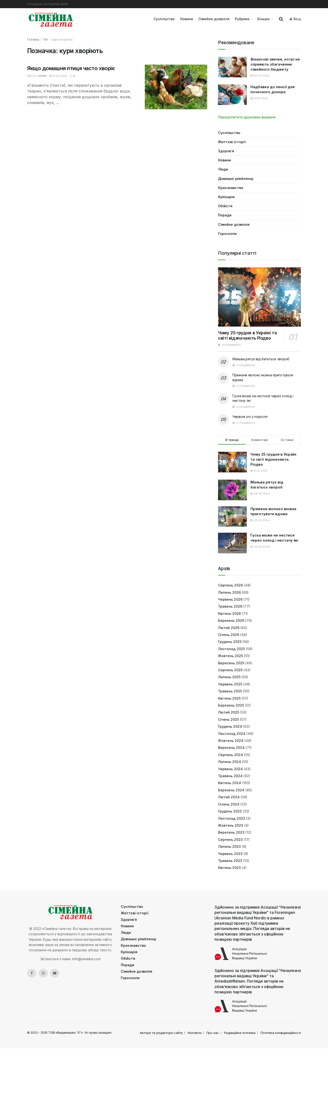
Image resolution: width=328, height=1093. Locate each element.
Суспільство (164, 19)
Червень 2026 (230, 599)
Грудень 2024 (230, 726)
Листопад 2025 (231, 649)
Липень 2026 (229, 592)
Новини (186, 19)
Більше (263, 19)
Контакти (194, 1033)
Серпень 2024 (230, 755)
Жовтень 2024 (230, 741)
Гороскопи (227, 234)
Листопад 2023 (231, 818)
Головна (33, 39)
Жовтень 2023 (230, 825)
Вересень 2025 (231, 663)
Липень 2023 (229, 846)
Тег (45, 39)
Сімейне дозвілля (214, 19)
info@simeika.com (86, 959)
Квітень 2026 (229, 613)
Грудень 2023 (230, 811)
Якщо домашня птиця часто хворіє (71, 68)
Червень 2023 (230, 854)
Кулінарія (226, 197)
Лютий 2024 (229, 797)
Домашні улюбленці (235, 179)
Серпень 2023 (230, 839)
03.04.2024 (261, 75)
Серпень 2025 (230, 670)
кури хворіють (62, 39)
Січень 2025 (228, 719)
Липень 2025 (229, 677)
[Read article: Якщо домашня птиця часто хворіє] (176, 87)
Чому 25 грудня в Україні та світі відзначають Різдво (247, 335)
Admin (42, 76)
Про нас (213, 1033)
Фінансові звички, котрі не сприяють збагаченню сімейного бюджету (275, 64)
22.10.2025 (260, 98)
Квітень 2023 (229, 868)
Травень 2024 (230, 776)
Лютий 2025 (228, 712)
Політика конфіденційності (281, 1033)
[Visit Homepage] (50, 19)
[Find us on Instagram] (43, 973)
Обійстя (225, 206)
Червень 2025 (230, 684)
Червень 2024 (230, 769)
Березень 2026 (231, 620)
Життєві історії (232, 142)
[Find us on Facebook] (31, 973)
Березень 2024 (231, 790)
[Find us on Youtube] (54, 973)
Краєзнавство (230, 188)
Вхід (296, 19)
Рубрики (242, 19)
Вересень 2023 (231, 832)
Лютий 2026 (228, 628)
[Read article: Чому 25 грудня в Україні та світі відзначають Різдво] (259, 297)
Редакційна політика (239, 1033)
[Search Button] (281, 19)
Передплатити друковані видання (246, 117)
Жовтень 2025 (230, 656)
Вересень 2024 (231, 747)
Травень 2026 (230, 606)
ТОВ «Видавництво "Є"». (66, 1032)
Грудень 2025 (230, 642)
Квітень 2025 (229, 698)
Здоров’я (226, 151)
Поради (224, 215)
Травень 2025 (230, 691)
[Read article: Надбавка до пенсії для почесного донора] (232, 94)
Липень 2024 (229, 762)
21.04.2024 (59, 76)
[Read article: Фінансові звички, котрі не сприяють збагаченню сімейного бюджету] (232, 67)
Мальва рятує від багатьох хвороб (260, 359)
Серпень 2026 (230, 585)
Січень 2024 (228, 804)
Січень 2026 (228, 635)
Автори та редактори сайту (161, 1033)
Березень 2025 (231, 705)
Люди (223, 169)
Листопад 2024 (231, 734)
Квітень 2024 (229, 783)
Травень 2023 (230, 861)
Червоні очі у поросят (250, 417)
